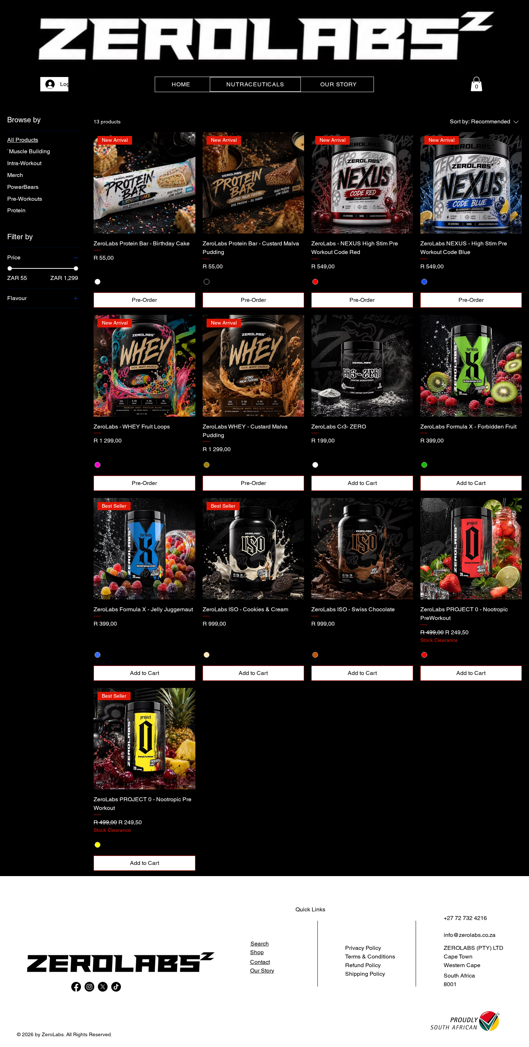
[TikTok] (116, 987)
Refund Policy (363, 965)
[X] (103, 987)
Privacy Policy (363, 947)
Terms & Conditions (370, 956)
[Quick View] (362, 366)
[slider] (9, 268)
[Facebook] (76, 987)
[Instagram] (89, 987)
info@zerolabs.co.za (470, 935)
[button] (476, 84)
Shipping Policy (365, 973)
